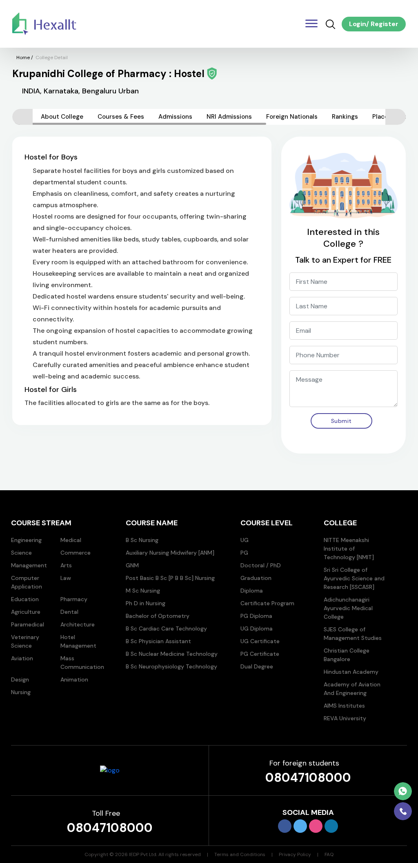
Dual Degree (256, 666)
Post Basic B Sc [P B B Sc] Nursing (170, 578)
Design (20, 679)
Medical (70, 540)
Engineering (26, 540)
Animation (74, 679)
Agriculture (25, 611)
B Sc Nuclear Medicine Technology (172, 653)
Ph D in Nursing (145, 603)
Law (65, 578)
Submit (341, 421)
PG (244, 552)
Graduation (255, 578)
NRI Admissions (229, 117)
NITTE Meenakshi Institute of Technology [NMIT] (349, 548)
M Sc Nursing (143, 590)
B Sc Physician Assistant (158, 641)
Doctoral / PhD (260, 565)
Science (21, 552)
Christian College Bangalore (346, 655)
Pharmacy (73, 599)
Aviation (22, 658)
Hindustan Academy (351, 671)
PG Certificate (259, 653)
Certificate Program (267, 603)
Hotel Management (78, 641)
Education (25, 599)
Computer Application (26, 582)
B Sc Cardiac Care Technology (166, 628)
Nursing (21, 692)
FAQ (329, 854)
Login (357, 24)
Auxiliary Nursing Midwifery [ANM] (170, 552)
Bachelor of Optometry (157, 616)
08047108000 (308, 778)
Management (29, 565)
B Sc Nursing (142, 540)
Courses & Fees (121, 117)
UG (244, 540)
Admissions (175, 117)
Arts (66, 565)
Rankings (345, 117)
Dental (69, 611)
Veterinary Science (25, 641)
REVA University (345, 718)
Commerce (75, 552)
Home (23, 57)
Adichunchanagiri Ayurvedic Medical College (348, 608)
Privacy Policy (295, 854)
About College (62, 117)
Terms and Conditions (239, 854)
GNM (132, 565)
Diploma (251, 590)
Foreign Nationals (292, 117)
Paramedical (27, 624)
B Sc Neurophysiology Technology (171, 666)
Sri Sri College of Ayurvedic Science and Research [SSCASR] (354, 578)
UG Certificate (260, 641)
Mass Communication (82, 662)
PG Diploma (256, 616)
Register (383, 24)
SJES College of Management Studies (353, 634)
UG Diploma (256, 628)
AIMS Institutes (344, 705)
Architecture (77, 624)
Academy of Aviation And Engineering (352, 689)
